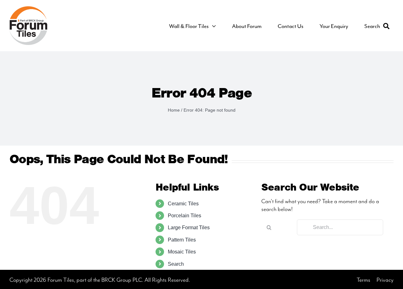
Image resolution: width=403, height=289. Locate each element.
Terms (363, 280)
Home (174, 110)
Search (176, 264)
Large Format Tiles (189, 227)
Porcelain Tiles (184, 215)
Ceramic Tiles (183, 203)
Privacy (385, 280)
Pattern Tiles (182, 239)
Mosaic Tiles (182, 251)
